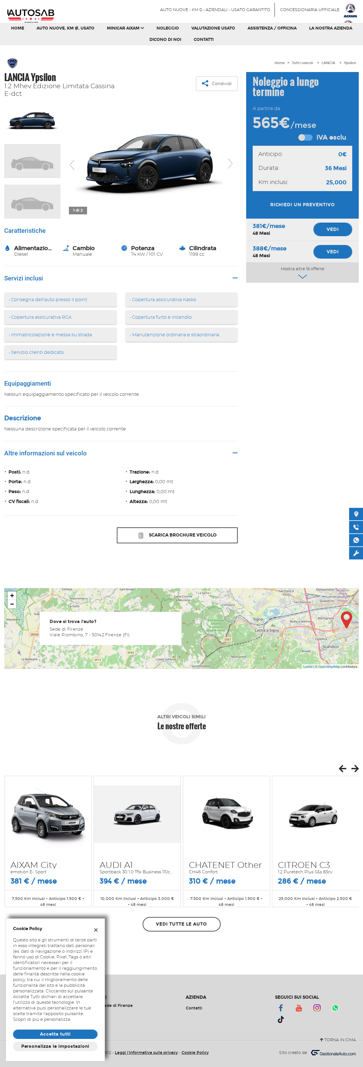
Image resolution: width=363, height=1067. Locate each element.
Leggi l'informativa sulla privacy (146, 1052)
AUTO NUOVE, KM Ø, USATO (65, 28)
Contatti (204, 39)
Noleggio (168, 28)
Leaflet (308, 666)
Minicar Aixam (124, 28)
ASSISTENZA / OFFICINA (272, 28)
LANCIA (328, 63)
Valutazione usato (213, 28)
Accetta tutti (55, 1034)
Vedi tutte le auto (181, 924)
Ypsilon (350, 63)
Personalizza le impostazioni (55, 1046)
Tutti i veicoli (302, 63)
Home (17, 28)
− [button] (12, 604)
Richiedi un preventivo (302, 204)
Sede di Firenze (116, 1005)
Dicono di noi (165, 39)
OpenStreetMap (329, 666)
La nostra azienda (330, 28)
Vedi (333, 229)
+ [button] (12, 595)
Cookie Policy (195, 1052)
